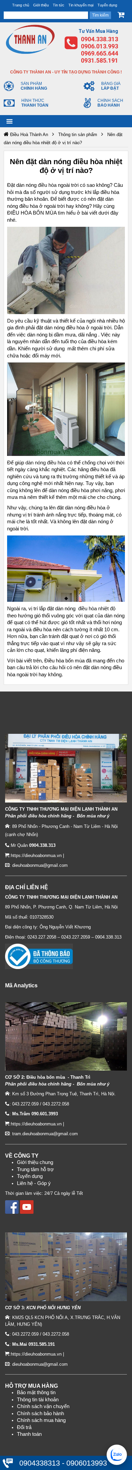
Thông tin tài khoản (38, 1399)
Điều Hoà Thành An (29, 134)
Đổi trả (24, 1427)
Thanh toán (29, 1434)
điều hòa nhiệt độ (96, 608)
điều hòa (47, 185)
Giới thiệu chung (35, 1162)
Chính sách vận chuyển (43, 1406)
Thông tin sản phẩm (77, 134)
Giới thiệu (41, 5)
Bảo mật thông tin (36, 1392)
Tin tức (58, 5)
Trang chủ (20, 5)
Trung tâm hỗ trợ (35, 1169)
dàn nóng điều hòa (45, 462)
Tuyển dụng (107, 5)
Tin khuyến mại (80, 5)
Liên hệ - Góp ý (34, 1183)
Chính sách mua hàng (41, 1420)
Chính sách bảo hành (40, 1413)
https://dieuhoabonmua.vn (36, 855)
